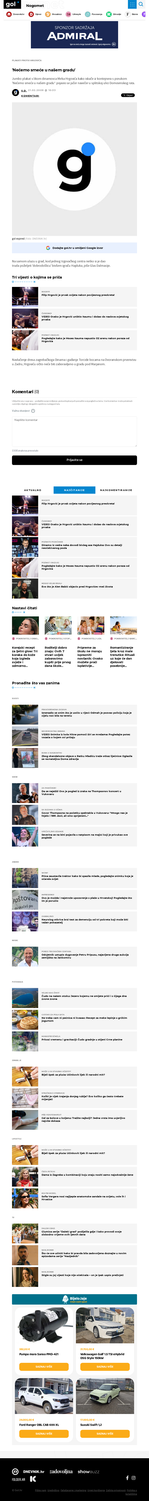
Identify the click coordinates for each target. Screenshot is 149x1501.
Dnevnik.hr (19, 14)
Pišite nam (40, 1490)
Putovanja (97, 14)
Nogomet (35, 5)
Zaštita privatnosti (116, 1490)
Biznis (135, 14)
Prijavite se (74, 460)
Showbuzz (88, 1472)
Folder (18, 1479)
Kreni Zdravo (33, 1479)
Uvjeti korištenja (96, 1490)
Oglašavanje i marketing (73, 1490)
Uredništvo (53, 1490)
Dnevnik (33, 1472)
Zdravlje (117, 14)
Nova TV (15, 1472)
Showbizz (57, 14)
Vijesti (38, 14)
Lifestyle (77, 14)
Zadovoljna (61, 1472)
